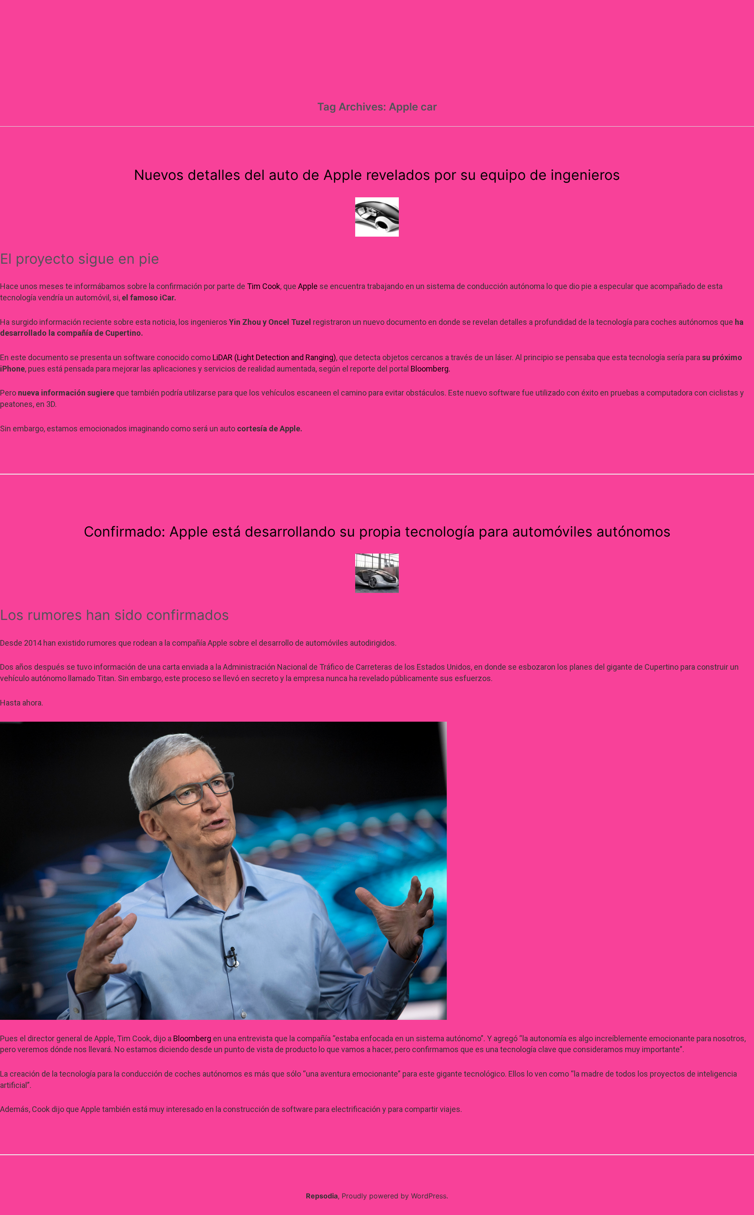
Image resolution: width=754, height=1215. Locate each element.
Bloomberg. (430, 368)
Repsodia (322, 1195)
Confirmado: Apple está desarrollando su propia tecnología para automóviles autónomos (377, 531)
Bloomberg (192, 1038)
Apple (308, 286)
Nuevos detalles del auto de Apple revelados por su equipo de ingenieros (377, 174)
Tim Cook (263, 286)
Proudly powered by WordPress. (395, 1195)
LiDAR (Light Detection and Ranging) (274, 357)
